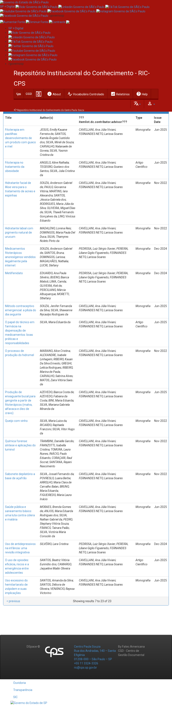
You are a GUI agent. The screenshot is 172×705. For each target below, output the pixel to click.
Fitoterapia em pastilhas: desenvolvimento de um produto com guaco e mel (20, 138)
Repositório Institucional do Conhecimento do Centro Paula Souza (50, 110)
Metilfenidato (14, 273)
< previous (13, 601)
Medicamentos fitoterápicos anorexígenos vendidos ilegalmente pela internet (20, 257)
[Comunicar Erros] (67, 21)
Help (142, 93)
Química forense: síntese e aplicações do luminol (20, 445)
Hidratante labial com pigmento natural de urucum (19, 232)
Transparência (22, 690)
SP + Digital (7, 6)
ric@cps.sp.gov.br (85, 667)
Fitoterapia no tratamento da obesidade (14, 167)
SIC (15, 697)
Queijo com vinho (16, 420)
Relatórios (120, 93)
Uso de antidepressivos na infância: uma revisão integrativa (20, 548)
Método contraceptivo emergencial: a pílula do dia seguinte (20, 310)
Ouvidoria (19, 682)
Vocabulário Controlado (85, 93)
